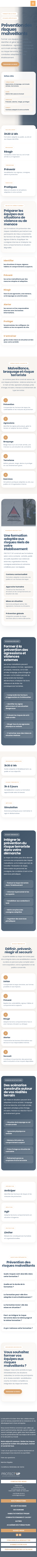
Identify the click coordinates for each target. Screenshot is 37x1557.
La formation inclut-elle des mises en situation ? (16, 1306)
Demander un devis (10, 64)
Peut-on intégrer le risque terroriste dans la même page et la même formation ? (18, 1318)
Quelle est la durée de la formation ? (14, 1285)
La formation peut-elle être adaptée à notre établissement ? (18, 1295)
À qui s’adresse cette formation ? (18, 1328)
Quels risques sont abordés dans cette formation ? (18, 1275)
